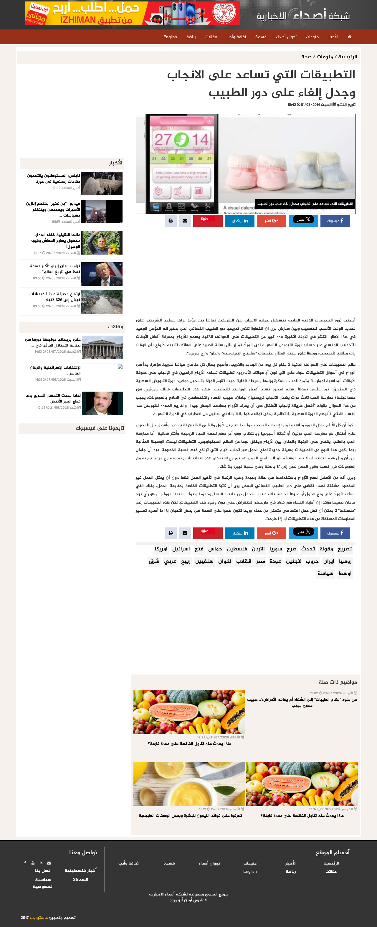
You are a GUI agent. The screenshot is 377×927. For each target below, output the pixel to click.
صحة (307, 57)
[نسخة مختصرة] (40, 863)
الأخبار (290, 863)
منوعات (324, 57)
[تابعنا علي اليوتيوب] (33, 863)
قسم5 (169, 863)
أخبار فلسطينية (81, 871)
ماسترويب (39, 918)
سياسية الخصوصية (43, 883)
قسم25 (80, 880)
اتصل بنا (43, 871)
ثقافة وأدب (128, 863)
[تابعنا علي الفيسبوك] (25, 863)
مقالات (331, 871)
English (250, 871)
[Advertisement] (245, 272)
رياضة (291, 871)
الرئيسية (347, 57)
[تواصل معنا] (48, 863)
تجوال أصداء (209, 863)
